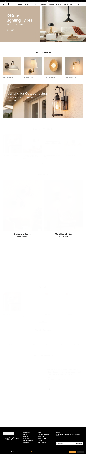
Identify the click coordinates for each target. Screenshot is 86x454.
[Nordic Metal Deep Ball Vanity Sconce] (12, 142)
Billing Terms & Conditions (43, 434)
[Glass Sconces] (74, 66)
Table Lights (22, 343)
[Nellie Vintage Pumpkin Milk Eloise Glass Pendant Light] (74, 300)
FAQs (71, 4)
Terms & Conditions (42, 442)
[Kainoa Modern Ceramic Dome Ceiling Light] (32, 300)
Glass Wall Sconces (70, 77)
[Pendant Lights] (50, 338)
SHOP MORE (43, 162)
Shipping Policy (26, 438)
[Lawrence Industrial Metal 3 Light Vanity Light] (53, 142)
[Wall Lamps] (9, 338)
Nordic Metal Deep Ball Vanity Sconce (10, 154)
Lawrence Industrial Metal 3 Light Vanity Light (52, 155)
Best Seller (20, 4)
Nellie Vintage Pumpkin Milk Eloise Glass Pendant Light (72, 312)
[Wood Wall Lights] (53, 66)
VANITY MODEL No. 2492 (69, 154)
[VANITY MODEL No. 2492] (73, 142)
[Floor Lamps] (77, 338)
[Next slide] (52, 389)
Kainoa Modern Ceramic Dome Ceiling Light (31, 312)
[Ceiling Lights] (36, 338)
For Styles (58, 4)
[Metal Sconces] (12, 66)
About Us (66, 4)
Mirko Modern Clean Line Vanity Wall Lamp (56, 383)
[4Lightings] (7, 4)
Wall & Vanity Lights (9, 343)
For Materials (44, 4)
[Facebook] (5, 1)
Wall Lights (27, 4)
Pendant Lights (49, 343)
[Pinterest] (3, 1)
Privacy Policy (26, 442)
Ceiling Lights (36, 343)
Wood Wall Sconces (49, 77)
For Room (51, 4)
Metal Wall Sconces (8, 77)
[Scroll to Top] (83, 447)
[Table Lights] (22, 338)
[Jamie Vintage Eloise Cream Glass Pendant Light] (53, 300)
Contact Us (25, 436)
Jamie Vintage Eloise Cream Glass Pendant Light (51, 312)
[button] (81, 4)
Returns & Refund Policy (28, 440)
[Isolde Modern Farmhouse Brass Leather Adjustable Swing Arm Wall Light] (32, 142)
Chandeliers (63, 343)
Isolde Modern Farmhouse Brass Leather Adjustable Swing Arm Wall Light (30, 155)
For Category (35, 4)
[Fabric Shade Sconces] (33, 66)
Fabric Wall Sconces (29, 77)
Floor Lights (77, 343)
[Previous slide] (48, 389)
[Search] (78, 4)
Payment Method (41, 436)
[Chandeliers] (63, 338)
